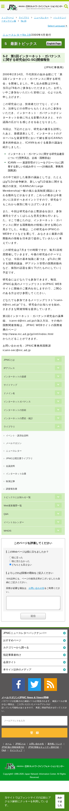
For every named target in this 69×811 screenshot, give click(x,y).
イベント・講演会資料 (17, 435)
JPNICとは (9, 360)
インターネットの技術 (15, 410)
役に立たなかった (21, 561)
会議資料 (10, 466)
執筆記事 (10, 481)
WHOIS (7, 530)
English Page (53, 43)
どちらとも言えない (22, 564)
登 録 (34, 732)
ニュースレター (41, 17)
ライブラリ (24, 17)
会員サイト (9, 662)
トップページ (7, 17)
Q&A (6, 514)
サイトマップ (10, 385)
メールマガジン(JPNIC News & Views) (23, 697)
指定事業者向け (12, 654)
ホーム (8, 744)
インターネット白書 (16, 473)
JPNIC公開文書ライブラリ (19, 458)
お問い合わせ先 (36, 588)
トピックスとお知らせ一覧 (17, 497)
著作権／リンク (54, 744)
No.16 (23, 21)
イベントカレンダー (14, 522)
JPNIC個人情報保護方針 (13, 747)
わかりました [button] (60, 801)
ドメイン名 (9, 393)
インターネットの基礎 (15, 376)
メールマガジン (14, 443)
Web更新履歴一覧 (13, 505)
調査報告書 (11, 489)
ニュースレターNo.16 (17, 34)
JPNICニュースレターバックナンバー (25, 633)
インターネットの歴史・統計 (18, 418)
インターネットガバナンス (17, 401)
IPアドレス (9, 368)
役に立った (17, 557)
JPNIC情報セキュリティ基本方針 (43, 747)
